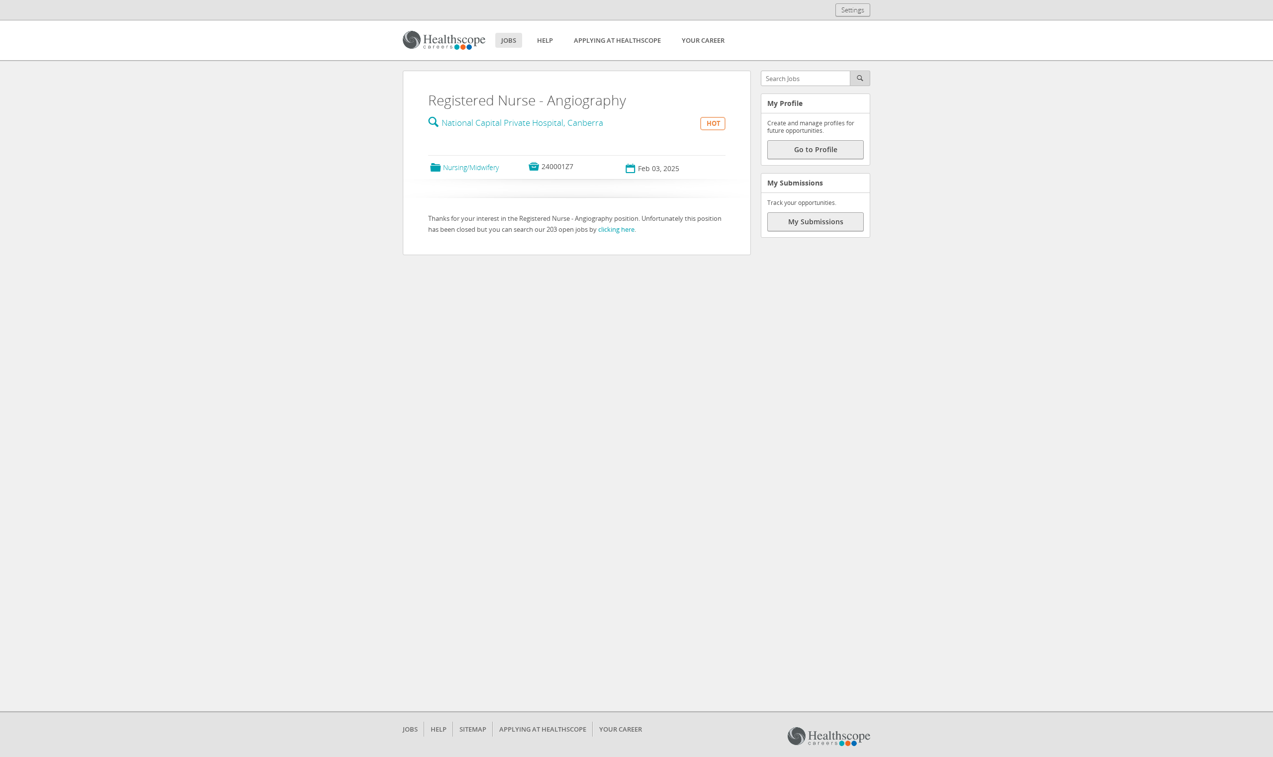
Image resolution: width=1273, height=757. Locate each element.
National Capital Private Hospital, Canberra (522, 122)
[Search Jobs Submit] (860, 78)
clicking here (616, 229)
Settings (852, 9)
